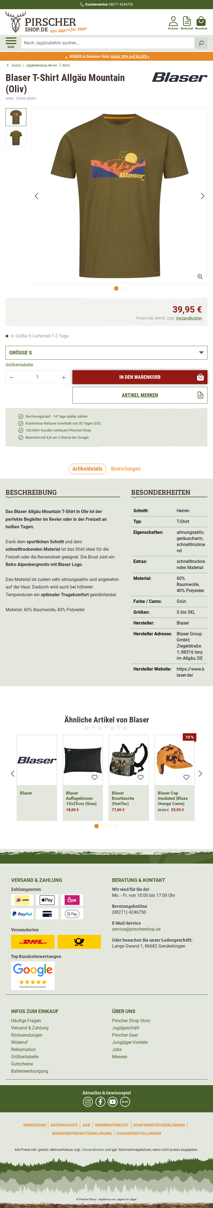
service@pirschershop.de (136, 929)
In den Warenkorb (140, 377)
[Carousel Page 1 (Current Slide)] (96, 826)
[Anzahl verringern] (11, 377)
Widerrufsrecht (112, 1125)
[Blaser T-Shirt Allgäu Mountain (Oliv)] (119, 195)
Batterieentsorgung (29, 1071)
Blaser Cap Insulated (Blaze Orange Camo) (173, 798)
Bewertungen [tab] (126, 468)
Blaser (26, 793)
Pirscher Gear (125, 1035)
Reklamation (23, 1049)
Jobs (117, 1049)
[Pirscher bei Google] (32, 975)
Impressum (34, 1125)
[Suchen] (200, 43)
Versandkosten (189, 318)
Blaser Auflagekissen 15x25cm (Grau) (81, 798)
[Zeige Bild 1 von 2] (116, 288)
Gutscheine (22, 1064)
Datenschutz (64, 1125)
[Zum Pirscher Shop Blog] (125, 1102)
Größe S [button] (20, 353)
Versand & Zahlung (30, 1028)
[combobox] (108, 43)
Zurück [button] (17, 65)
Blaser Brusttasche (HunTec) (123, 798)
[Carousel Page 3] (110, 826)
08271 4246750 (109, 4)
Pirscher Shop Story (131, 1020)
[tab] (87, 469)
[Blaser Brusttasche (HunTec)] (128, 760)
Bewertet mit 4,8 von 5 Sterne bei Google (57, 437)
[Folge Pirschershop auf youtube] (113, 1102)
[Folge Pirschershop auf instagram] (88, 1102)
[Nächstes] (203, 196)
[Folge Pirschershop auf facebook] (100, 1102)
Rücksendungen (26, 1035)
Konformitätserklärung (159, 1125)
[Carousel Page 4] (116, 826)
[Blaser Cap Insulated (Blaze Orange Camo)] (174, 760)
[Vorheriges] (36, 196)
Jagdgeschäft (125, 1028)
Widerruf (19, 1042)
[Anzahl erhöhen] (64, 377)
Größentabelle (19, 364)
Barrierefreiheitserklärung (82, 1133)
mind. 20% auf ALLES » (130, 56)
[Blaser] (179, 87)
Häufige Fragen (26, 1020)
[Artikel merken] (94, 777)
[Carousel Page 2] (103, 826)
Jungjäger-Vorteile (130, 1042)
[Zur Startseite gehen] (55, 22)
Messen (119, 1056)
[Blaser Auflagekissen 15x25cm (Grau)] (83, 760)
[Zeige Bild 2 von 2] (123, 288)
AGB (86, 1125)
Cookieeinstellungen (138, 1133)
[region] (106, 200)
